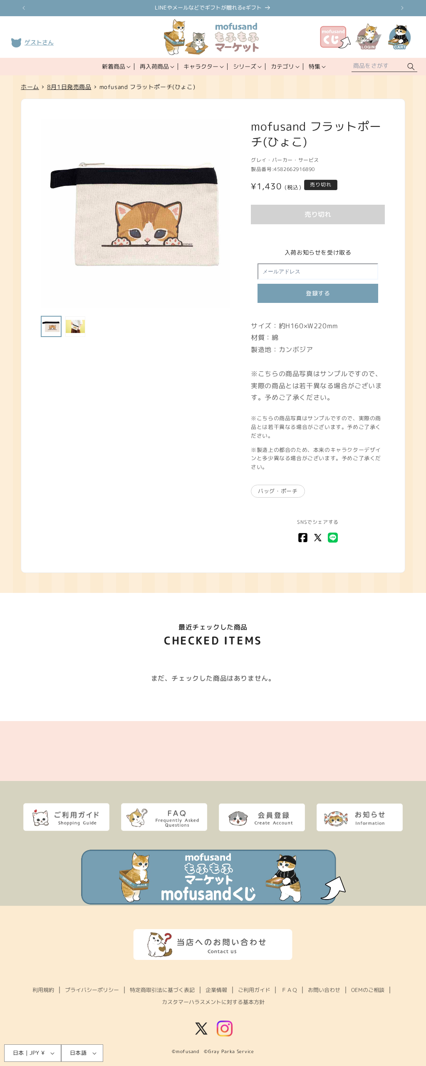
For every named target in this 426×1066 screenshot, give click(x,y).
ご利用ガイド (254, 990)
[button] (115, 66)
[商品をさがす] (411, 67)
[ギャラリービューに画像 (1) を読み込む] (51, 326)
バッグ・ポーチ (277, 491)
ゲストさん (39, 42)
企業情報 (216, 990)
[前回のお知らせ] (24, 8)
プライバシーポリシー (92, 990)
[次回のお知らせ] (402, 8)
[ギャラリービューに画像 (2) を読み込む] (75, 326)
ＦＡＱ (289, 990)
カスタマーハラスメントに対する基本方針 (213, 1002)
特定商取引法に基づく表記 (162, 990)
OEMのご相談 (367, 990)
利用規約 (43, 990)
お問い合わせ (324, 990)
